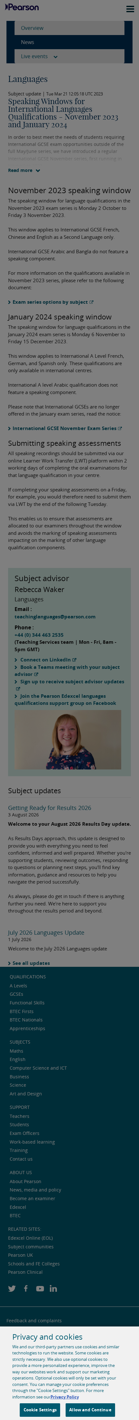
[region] (69, 1373)
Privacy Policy (64, 1397)
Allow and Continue (90, 1410)
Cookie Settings (40, 1410)
